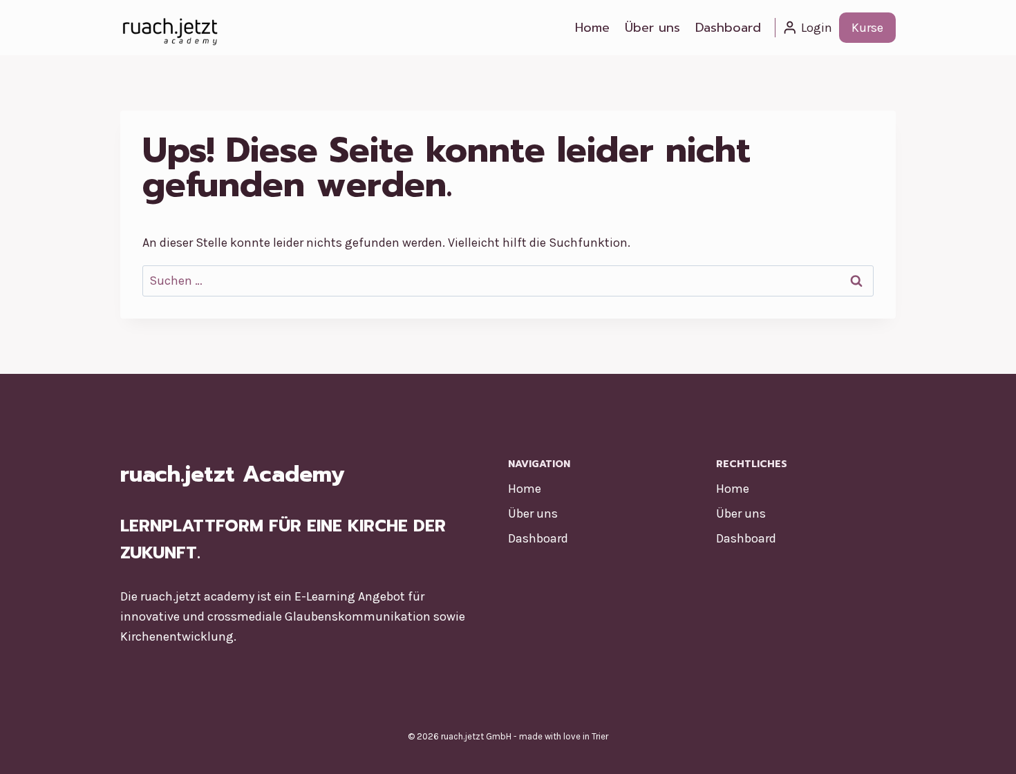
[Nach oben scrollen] (984, 749)
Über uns (652, 27)
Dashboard (728, 27)
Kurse (867, 27)
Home (592, 27)
